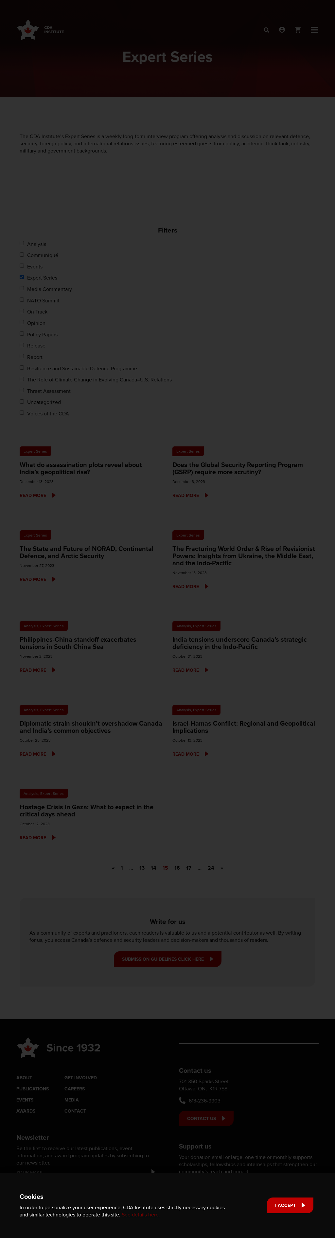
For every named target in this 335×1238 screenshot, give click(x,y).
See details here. (141, 1214)
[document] (167, 619)
